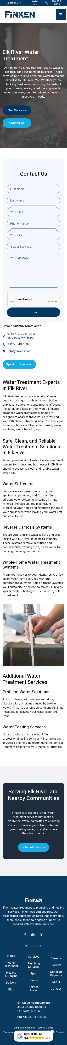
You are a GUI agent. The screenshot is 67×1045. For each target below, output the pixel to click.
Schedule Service (33, 847)
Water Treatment (11, 964)
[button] (61, 14)
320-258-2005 (37, 1017)
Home (11, 955)
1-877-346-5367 (19, 344)
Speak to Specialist (19, 364)
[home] (19, 14)
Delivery (11, 982)
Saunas (33, 980)
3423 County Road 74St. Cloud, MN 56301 (21, 336)
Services (33, 956)
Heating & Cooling (11, 974)
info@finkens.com (19, 351)
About (56, 982)
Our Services (17, 110)
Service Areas (33, 988)
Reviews (56, 965)
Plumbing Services (33, 965)
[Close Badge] (52, 1031)
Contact (56, 988)
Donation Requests (56, 973)
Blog (11, 989)
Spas (33, 973)
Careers (56, 958)
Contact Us (17, 123)
